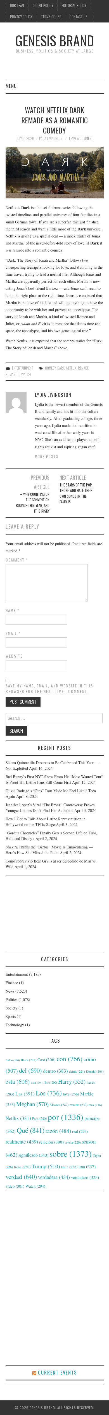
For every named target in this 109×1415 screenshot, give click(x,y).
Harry (72, 1081)
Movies (59, 1104)
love (71, 1094)
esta (18, 1081)
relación (51, 1142)
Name (13, 610)
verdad (21, 1176)
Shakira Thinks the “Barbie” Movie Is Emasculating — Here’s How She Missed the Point (49, 849)
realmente (22, 1141)
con (69, 1058)
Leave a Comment (81, 138)
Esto (50, 1083)
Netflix (71, 368)
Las (25, 1093)
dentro (55, 1071)
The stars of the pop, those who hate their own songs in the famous (76, 493)
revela (73, 1142)
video (15, 1186)
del (30, 1070)
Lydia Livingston (50, 138)
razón (58, 1130)
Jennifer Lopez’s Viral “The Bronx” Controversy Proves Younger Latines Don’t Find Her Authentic (50, 807)
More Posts (47, 456)
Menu (11, 85)
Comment (17, 560)
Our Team (17, 5)
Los (49, 1092)
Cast (46, 1059)
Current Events (57, 1372)
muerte (78, 1104)
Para (39, 1118)
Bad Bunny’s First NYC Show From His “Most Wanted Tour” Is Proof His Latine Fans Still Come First (54, 779)
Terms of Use (51, 16)
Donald (95, 1071)
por (65, 1116)
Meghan (32, 1104)
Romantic (13, 374)
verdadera (54, 1177)
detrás (77, 1071)
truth (69, 1166)
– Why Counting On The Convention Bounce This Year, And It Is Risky (32, 503)
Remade (83, 368)
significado (33, 1155)
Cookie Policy (43, 5)
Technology (15, 1024)
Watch (26, 374)
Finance (12, 982)
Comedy (50, 368)
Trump (46, 1166)
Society (11, 1008)
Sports (11, 1016)
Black (28, 1060)
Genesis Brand (54, 40)
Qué (30, 1130)
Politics (11, 999)
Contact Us (78, 16)
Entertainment (22, 368)
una (87, 1166)
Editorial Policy (74, 5)
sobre (70, 1153)
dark (61, 368)
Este (37, 1083)
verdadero (85, 1177)
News (10, 991)
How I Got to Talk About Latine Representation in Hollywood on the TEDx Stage (46, 821)
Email (13, 633)
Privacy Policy (21, 16)
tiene (22, 1166)
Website (14, 656)
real (80, 1131)
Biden (13, 1060)
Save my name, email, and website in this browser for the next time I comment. (49, 688)
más (95, 1105)
